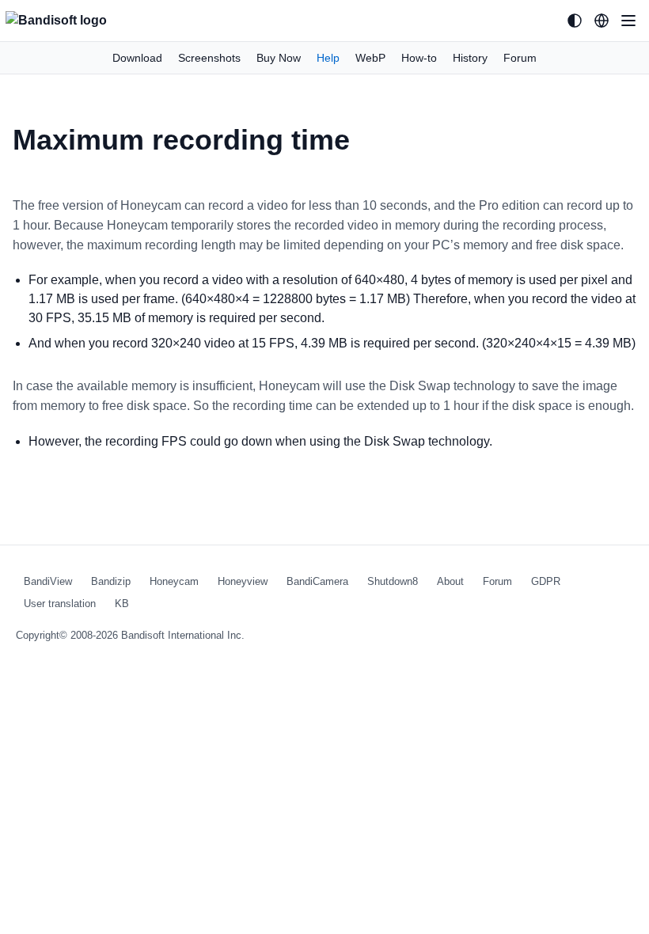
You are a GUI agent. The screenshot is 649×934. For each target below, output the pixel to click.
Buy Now (278, 57)
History (470, 57)
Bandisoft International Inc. (183, 635)
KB (122, 603)
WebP (370, 57)
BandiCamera (317, 581)
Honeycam (174, 581)
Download (137, 57)
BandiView (48, 581)
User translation (60, 603)
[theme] (574, 20)
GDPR (545, 581)
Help (328, 57)
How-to (419, 57)
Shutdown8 (392, 581)
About (450, 581)
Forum (520, 57)
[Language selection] (601, 20)
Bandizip (111, 581)
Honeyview (243, 581)
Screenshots (209, 57)
